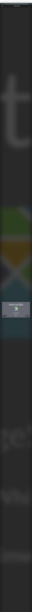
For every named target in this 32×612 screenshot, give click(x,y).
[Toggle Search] (29, 6)
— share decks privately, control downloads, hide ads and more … (16, 3)
